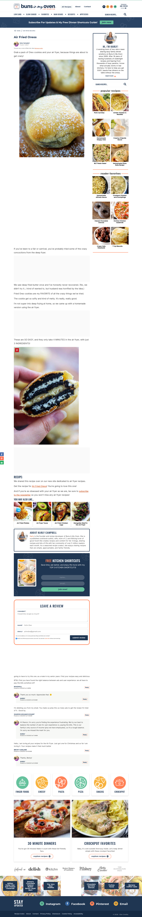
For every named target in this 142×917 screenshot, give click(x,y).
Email (20, 631)
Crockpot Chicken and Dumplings (120, 196)
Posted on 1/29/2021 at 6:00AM (23, 751)
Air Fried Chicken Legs (61, 524)
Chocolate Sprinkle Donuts (91, 885)
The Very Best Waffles (51, 885)
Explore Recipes (40, 856)
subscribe (47, 638)
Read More (109, 76)
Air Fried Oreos (39, 486)
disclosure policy (39, 48)
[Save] (17, 350)
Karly (32, 536)
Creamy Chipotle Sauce (119, 139)
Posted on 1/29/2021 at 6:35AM (29, 763)
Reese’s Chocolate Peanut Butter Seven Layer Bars (30, 886)
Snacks (100, 791)
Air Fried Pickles (23, 523)
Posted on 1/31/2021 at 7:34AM (29, 735)
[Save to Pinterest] (2, 458)
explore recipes (98, 856)
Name (20, 625)
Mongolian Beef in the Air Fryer (81, 524)
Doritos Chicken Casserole (120, 221)
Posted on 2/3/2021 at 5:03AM (28, 700)
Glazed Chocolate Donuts (101, 221)
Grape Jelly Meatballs (101, 247)
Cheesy (41, 791)
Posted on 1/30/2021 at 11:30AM (23, 716)
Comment (22, 611)
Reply (87, 687)
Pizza (80, 791)
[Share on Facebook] (2, 454)
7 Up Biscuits (117, 246)
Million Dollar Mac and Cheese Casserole (10, 886)
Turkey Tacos (112, 886)
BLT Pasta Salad (100, 163)
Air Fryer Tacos (42, 523)
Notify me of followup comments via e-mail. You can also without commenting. (38, 638)
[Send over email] (2, 462)
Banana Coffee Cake (132, 886)
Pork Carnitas (99, 113)
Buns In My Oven (35, 7)
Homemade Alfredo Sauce (101, 196)
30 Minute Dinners (42, 843)
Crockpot (119, 791)
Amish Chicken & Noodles (119, 113)
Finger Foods (22, 791)
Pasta (61, 791)
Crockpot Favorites (100, 843)
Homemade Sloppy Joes (101, 139)
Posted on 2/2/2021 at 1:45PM (22, 688)
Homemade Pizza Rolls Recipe (120, 164)
